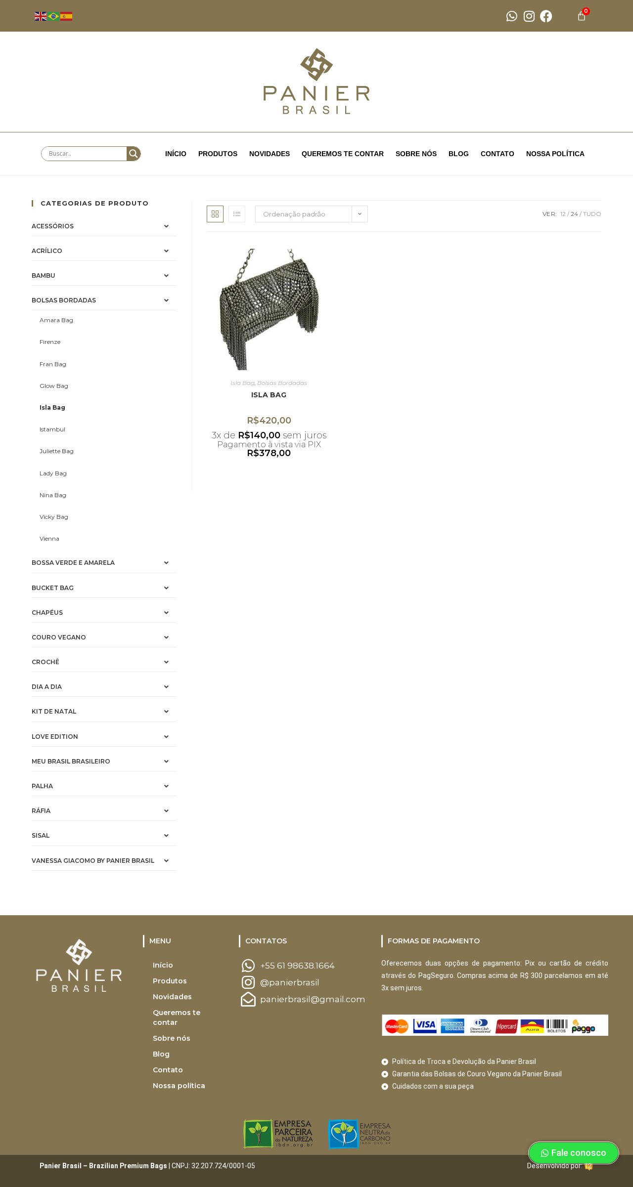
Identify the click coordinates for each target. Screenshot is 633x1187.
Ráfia (41, 810)
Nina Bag (53, 495)
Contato (497, 154)
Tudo (592, 213)
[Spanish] (66, 15)
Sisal (40, 835)
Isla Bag (52, 407)
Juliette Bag (57, 451)
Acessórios (53, 226)
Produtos (217, 154)
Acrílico (47, 250)
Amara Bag (56, 320)
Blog (459, 154)
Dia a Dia (47, 686)
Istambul (52, 429)
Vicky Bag (54, 516)
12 (563, 213)
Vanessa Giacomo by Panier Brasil (93, 860)
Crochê (45, 662)
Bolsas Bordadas (64, 300)
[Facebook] (546, 16)
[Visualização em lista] (236, 214)
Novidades (269, 154)
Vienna (49, 538)
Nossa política (555, 154)
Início (175, 154)
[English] (41, 15)
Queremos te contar (343, 154)
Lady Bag (53, 473)
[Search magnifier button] (133, 154)
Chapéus (47, 612)
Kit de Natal (54, 711)
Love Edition (55, 736)
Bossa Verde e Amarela (73, 562)
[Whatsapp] (511, 16)
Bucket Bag (53, 588)
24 (574, 213)
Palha (42, 786)
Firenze (50, 341)
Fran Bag (53, 364)
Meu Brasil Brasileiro (71, 761)
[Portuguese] (53, 15)
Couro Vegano (59, 637)
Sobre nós (416, 154)
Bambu (43, 275)
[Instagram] (529, 16)
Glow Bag (54, 385)
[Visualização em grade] (215, 214)
